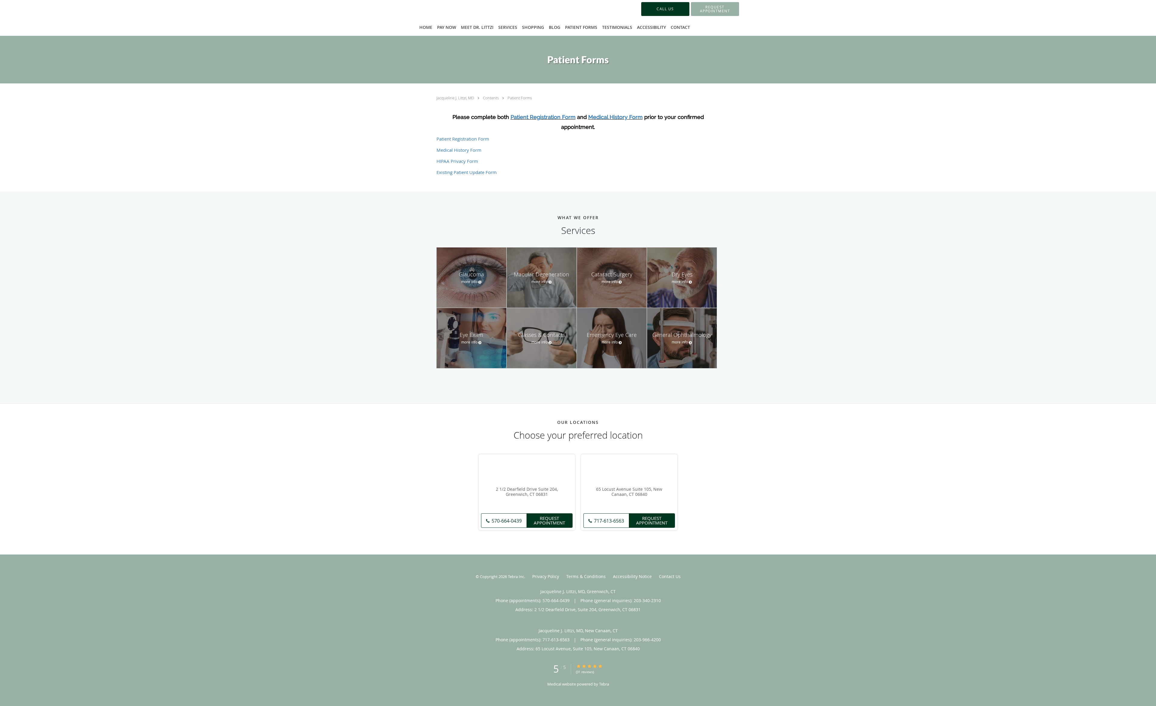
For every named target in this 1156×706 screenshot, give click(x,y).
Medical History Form (615, 117)
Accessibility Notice (632, 576)
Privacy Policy (545, 576)
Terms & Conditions (586, 576)
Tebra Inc (516, 576)
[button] (715, 9)
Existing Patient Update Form (467, 172)
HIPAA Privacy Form (457, 161)
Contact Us (670, 576)
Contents (491, 98)
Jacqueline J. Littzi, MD (456, 98)
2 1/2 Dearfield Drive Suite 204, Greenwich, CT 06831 (527, 492)
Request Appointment (549, 520)
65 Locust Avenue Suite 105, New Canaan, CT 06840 (629, 492)
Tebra (604, 684)
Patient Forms (520, 98)
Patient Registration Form (543, 117)
